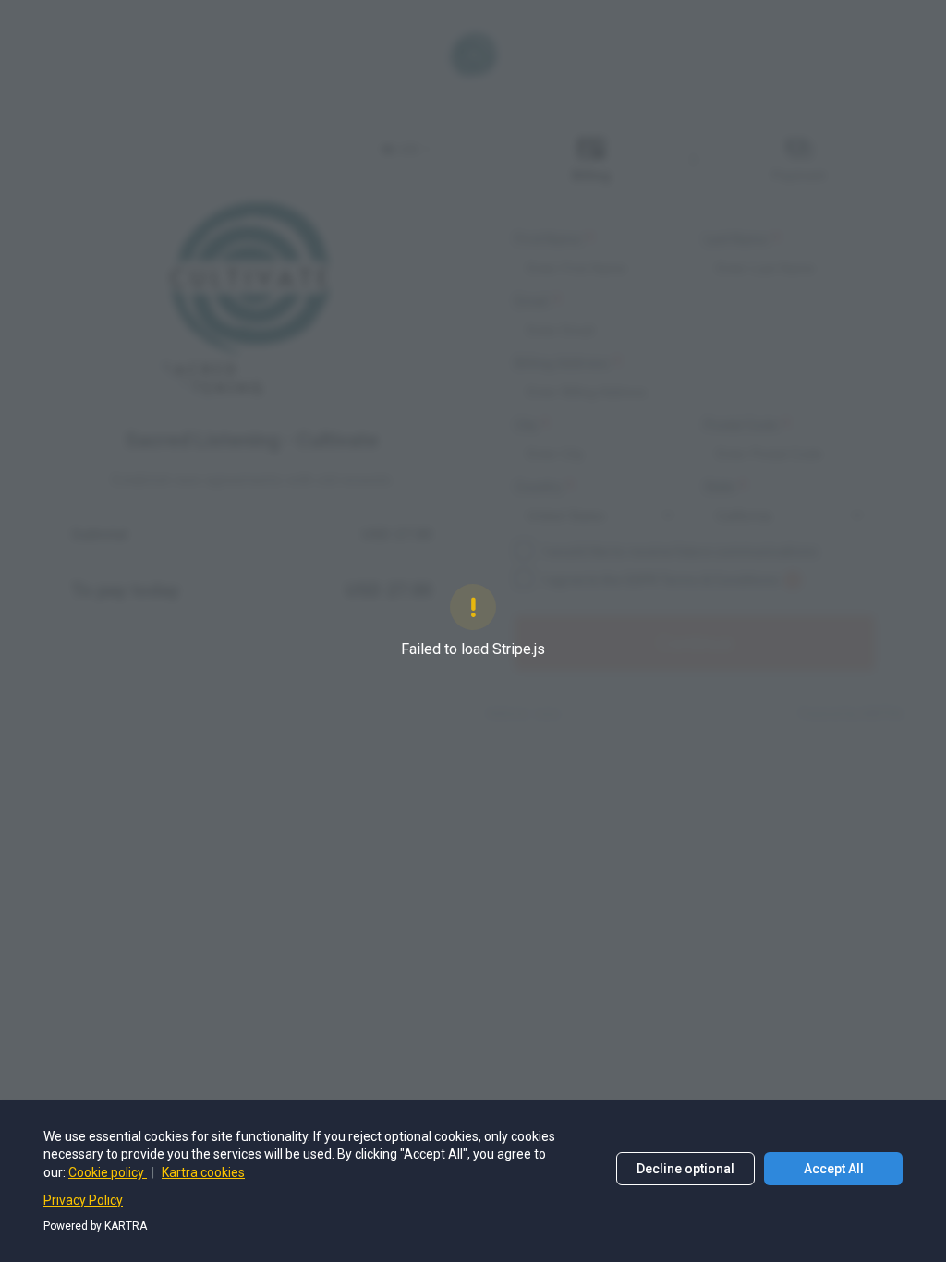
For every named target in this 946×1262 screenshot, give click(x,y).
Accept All (834, 1168)
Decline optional (685, 1168)
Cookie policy (107, 1172)
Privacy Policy (83, 1200)
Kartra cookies (203, 1172)
